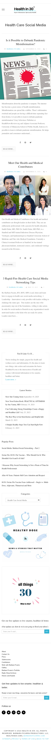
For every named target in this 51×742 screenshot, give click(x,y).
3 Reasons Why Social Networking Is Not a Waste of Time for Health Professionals (25, 467)
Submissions (6, 659)
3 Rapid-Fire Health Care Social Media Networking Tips (25, 280)
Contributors (6, 662)
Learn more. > (10, 379)
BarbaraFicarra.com (34, 736)
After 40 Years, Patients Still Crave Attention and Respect (23, 475)
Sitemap (6, 739)
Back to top (43, 739)
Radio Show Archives (9, 673)
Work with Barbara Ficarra (11, 665)
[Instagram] (14, 712)
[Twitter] (9, 712)
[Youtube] (19, 712)
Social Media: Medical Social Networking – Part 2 (20, 448)
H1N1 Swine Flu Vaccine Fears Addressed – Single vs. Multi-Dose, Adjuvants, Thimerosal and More (25, 484)
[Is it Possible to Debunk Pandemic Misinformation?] (25, 76)
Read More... (8, 149)
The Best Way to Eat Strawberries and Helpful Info (24, 417)
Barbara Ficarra (14, 49)
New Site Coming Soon (14, 396)
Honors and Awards (8, 676)
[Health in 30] (25, 9)
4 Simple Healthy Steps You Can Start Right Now (24, 424)
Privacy (16, 739)
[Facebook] (4, 712)
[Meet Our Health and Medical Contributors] (25, 195)
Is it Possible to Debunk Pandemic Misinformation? (25, 42)
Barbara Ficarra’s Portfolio (11, 670)
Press (4, 657)
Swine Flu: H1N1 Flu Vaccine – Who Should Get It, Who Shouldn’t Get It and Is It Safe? (23, 456)
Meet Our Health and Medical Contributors (25, 164)
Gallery (4, 667)
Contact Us (5, 654)
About (4, 651)
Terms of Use (28, 739)
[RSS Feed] (24, 712)
